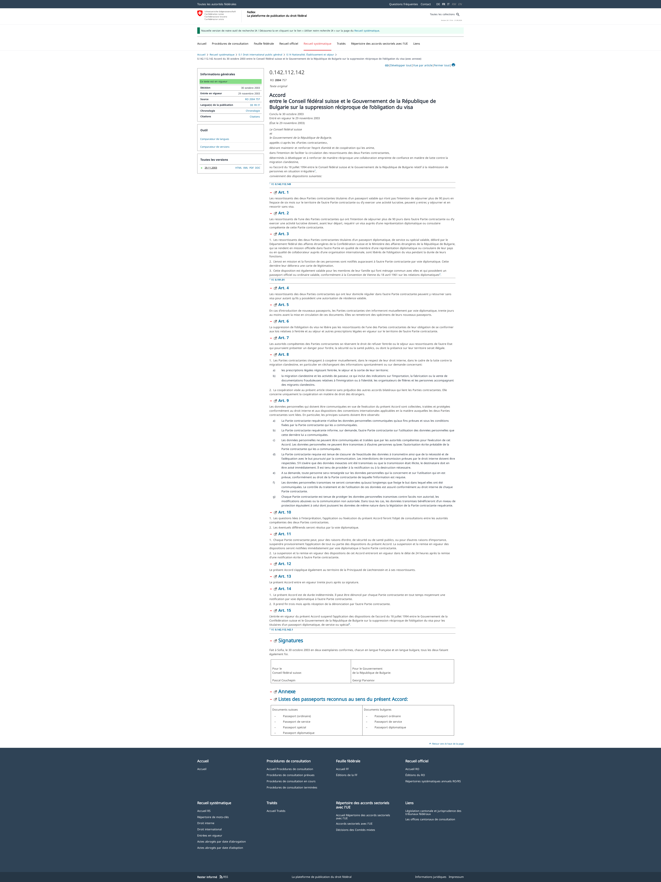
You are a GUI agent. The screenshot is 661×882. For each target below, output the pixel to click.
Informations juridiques (430, 877)
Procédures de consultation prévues (290, 775)
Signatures (290, 640)
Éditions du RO (415, 775)
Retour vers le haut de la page (446, 744)
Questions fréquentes (403, 4)
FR (443, 4)
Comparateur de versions (214, 146)
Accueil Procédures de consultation (290, 769)
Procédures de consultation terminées (292, 787)
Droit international (209, 829)
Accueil (201, 54)
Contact (426, 4)
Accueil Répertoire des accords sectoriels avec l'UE (363, 816)
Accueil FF (342, 769)
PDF (251, 167)
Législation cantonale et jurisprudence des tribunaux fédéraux (433, 812)
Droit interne (205, 823)
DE (438, 4)
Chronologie (253, 110)
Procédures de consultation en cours (291, 781)
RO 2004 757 (252, 99)
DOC (257, 167)
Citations (255, 116)
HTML (238, 167)
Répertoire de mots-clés (213, 817)
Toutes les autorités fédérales (216, 4)
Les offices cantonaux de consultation (430, 819)
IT (448, 4)
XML (245, 167)
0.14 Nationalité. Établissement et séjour (310, 54)
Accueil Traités (276, 811)
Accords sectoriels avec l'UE (354, 823)
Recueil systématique (366, 30)
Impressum (456, 877)
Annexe (287, 691)
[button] (230, 43)
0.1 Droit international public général (260, 54)
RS (281, 184)
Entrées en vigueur (209, 835)
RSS (223, 877)
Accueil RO (412, 769)
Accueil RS (204, 811)
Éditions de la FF (346, 775)
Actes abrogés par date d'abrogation (221, 841)
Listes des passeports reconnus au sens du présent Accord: (343, 699)
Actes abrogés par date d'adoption (220, 847)
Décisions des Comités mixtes (355, 830)
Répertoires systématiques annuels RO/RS (433, 781)
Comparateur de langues (214, 139)
